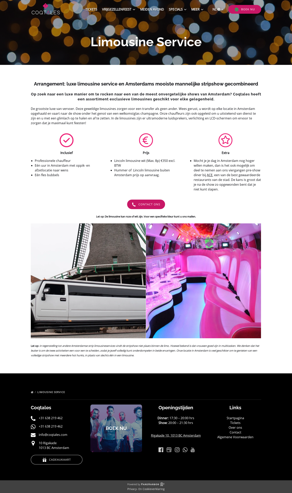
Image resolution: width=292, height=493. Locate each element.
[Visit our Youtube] (193, 449)
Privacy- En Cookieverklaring (146, 489)
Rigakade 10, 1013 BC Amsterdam (176, 435)
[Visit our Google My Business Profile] (169, 449)
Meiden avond (152, 9)
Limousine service (51, 392)
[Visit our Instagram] (177, 449)
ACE (210, 175)
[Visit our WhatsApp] (185, 449)
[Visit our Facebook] (161, 449)
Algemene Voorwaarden (235, 437)
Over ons (235, 427)
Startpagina (235, 418)
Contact (235, 432)
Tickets (91, 9)
